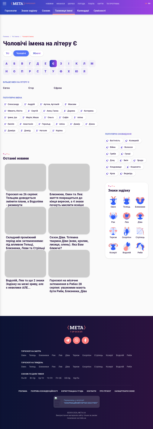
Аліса (62, 124)
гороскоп (30, 3)
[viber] (76, 340)
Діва (140, 222)
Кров (112, 173)
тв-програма (113, 4)
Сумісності (100, 10)
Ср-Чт (41, 378)
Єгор (31, 88)
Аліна (80, 117)
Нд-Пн (76, 378)
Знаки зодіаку (29, 10)
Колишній (134, 140)
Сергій (34, 111)
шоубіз (71, 4)
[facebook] (85, 340)
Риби (140, 252)
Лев (127, 222)
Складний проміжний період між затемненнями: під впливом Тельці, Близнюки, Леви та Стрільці (25, 243)
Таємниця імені (63, 10)
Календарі (83, 10)
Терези (113, 237)
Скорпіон (126, 237)
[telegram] (67, 340)
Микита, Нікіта (15, 111)
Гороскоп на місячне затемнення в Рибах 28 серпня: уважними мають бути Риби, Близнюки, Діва (68, 286)
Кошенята (136, 167)
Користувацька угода (72, 391)
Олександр (13, 104)
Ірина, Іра (12, 117)
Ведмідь (128, 173)
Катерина (89, 111)
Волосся (128, 147)
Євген (6, 88)
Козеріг (113, 252)
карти (100, 4)
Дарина (71, 111)
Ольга (51, 117)
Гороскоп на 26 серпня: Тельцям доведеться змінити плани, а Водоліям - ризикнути (24, 199)
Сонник (46, 10)
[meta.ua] (18, 3)
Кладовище (116, 167)
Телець (126, 207)
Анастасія (28, 124)
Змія (126, 160)
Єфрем (58, 88)
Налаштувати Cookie (125, 391)
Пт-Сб (58, 378)
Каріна (59, 130)
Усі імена (16, 37)
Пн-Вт (24, 378)
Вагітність (115, 140)
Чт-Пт (50, 378)
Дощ (112, 160)
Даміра (11, 130)
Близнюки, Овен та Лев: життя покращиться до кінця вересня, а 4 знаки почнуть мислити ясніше (67, 199)
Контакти (91, 391)
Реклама (23, 391)
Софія (65, 117)
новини (49, 4)
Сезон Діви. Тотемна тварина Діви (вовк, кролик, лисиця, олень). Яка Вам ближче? (69, 243)
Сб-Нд (67, 378)
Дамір (77, 124)
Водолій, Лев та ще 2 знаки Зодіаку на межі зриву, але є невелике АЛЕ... (25, 284)
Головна (7, 37)
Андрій (31, 104)
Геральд (46, 124)
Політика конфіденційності (44, 391)
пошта (91, 4)
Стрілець (140, 237)
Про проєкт (105, 391)
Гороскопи (11, 10)
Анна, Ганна (52, 111)
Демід (27, 130)
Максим (72, 104)
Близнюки (140, 207)
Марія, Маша (32, 117)
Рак (113, 222)
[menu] (4, 3)
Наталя (43, 130)
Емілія (11, 124)
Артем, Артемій (51, 104)
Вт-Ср (32, 378)
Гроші (127, 154)
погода (81, 4)
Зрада (140, 160)
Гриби (113, 154)
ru (149, 3)
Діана (92, 124)
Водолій (127, 252)
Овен (113, 207)
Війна (112, 147)
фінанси (60, 4)
